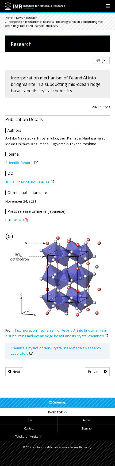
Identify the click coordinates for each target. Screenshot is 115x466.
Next (16, 371)
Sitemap (86, 428)
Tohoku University (26, 436)
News (19, 18)
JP (104, 60)
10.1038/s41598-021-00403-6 (27, 181)
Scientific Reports (19, 162)
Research (31, 18)
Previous (95, 371)
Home (9, 18)
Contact (29, 428)
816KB (19, 220)
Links (28, 420)
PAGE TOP (55, 412)
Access (86, 420)
